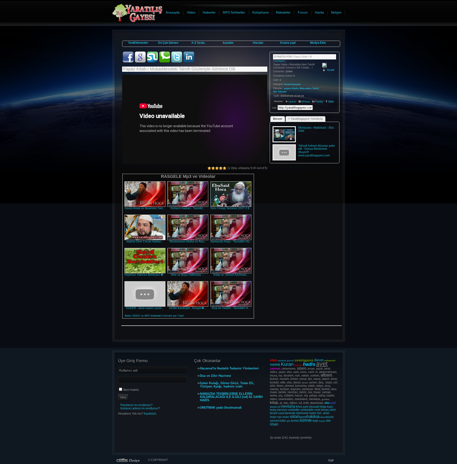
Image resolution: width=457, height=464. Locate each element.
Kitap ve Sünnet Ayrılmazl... (231, 274)
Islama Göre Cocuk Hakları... (144, 241)
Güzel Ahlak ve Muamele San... (145, 208)
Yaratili (330, 69)
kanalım (228, 42)
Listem (292, 101)
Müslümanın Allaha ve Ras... (187, 241)
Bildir (331, 101)
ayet (305, 406)
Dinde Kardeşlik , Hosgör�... (187, 308)
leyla (273, 409)
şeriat (303, 417)
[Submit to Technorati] (165, 62)
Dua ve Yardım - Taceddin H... (231, 308)
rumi (317, 409)
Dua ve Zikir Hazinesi (215, 375)
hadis (312, 413)
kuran (330, 417)
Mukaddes (306, 88)
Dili (275, 91)
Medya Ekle (318, 42)
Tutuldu (282, 91)
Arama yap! (288, 42)
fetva (299, 406)
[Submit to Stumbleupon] (153, 62)
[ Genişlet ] (279, 60)
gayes (290, 360)
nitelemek (302, 413)
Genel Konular (292, 84)
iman (273, 417)
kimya (325, 409)
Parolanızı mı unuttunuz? (136, 405)
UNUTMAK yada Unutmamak (221, 407)
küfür (282, 420)
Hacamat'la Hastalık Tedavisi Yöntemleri (229, 368)
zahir (332, 409)
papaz (287, 88)
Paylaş (319, 101)
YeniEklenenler (138, 42)
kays (330, 406)
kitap (323, 406)
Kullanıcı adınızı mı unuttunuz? (140, 408)
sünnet (274, 420)
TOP (331, 460)
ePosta (306, 101)
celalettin (294, 409)
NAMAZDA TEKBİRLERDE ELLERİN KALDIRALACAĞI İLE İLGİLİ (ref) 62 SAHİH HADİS (231, 397)
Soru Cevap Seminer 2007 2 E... (231, 208)
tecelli (274, 413)
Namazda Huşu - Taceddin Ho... (231, 241)
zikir (328, 420)
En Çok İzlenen (168, 42)
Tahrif (315, 88)
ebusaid (314, 406)
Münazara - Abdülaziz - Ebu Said (316, 129)
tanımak (290, 413)
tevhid (295, 420)
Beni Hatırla (131, 390)
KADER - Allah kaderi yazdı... (145, 308)
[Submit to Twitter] (177, 62)
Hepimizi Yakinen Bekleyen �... (144, 274)
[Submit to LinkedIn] (188, 62)
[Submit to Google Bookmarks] (140, 62)
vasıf (281, 413)
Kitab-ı (295, 88)
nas (279, 417)
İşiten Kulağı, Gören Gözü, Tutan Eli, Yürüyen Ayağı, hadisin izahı (227, 385)
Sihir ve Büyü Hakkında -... (188, 274)
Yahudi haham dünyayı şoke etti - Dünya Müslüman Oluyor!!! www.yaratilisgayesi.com (316, 150)
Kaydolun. (150, 413)
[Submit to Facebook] (128, 62)
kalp (315, 420)
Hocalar (258, 42)
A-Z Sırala (198, 42)
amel (326, 413)
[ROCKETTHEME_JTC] (129, 460)
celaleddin (307, 409)
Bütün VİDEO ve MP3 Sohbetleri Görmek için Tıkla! (154, 315)
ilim (319, 413)
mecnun (282, 409)
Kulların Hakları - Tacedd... (188, 208)
